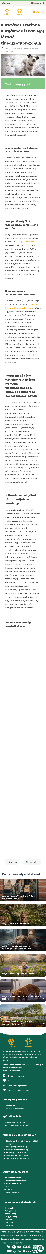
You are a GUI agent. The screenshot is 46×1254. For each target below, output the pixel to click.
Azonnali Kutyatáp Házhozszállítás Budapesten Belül (21, 663)
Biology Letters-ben (25, 241)
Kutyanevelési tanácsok (18, 48)
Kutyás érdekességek (33, 48)
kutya (8, 48)
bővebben (12, 691)
